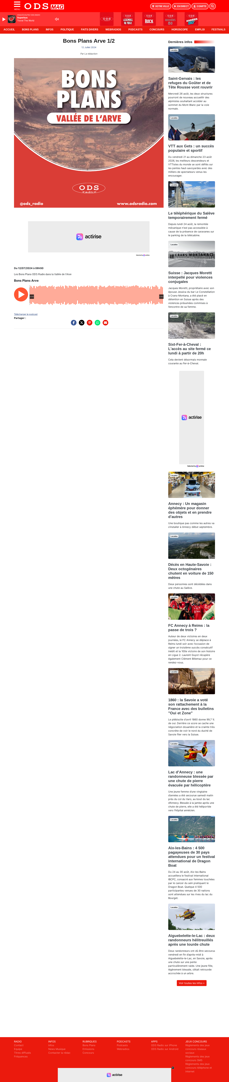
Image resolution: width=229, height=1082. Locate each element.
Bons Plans (30, 29)
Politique (67, 29)
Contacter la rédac (59, 1052)
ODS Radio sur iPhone (164, 1045)
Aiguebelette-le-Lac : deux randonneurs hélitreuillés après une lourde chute (191, 940)
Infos (49, 29)
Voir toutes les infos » (192, 983)
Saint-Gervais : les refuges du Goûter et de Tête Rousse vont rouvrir (190, 82)
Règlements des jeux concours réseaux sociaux (197, 1049)
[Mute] (57, 19)
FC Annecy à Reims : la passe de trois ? (188, 627)
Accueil (9, 29)
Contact (19, 1045)
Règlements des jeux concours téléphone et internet (198, 1067)
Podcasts (135, 29)
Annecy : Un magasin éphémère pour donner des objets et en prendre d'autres (190, 510)
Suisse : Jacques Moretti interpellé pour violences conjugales (190, 277)
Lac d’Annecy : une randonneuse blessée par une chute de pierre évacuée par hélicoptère (190, 778)
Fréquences (21, 1056)
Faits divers (89, 29)
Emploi (200, 29)
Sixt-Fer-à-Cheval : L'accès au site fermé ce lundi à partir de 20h (189, 348)
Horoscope (180, 29)
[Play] (4, 19)
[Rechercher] (212, 6)
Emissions (88, 1049)
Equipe (18, 1049)
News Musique (56, 1049)
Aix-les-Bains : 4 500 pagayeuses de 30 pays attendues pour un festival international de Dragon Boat (191, 856)
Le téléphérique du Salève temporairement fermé (191, 215)
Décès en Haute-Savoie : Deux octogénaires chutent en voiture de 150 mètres (190, 571)
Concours (157, 29)
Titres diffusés (22, 1052)
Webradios (113, 29)
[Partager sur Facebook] (72, 324)
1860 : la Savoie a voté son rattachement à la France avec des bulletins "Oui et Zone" (191, 706)
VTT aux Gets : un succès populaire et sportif (191, 148)
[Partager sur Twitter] (80, 324)
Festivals (218, 29)
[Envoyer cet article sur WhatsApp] (96, 324)
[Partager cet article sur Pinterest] (88, 324)
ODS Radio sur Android (164, 1049)
